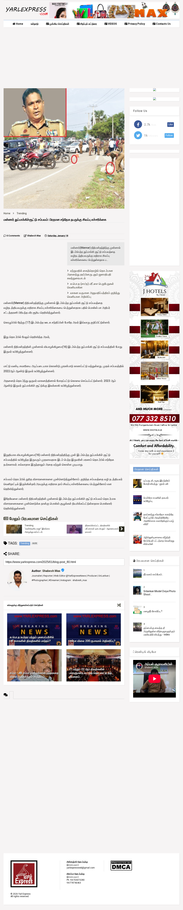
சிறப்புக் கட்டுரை (88, 23)
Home (19, 23)
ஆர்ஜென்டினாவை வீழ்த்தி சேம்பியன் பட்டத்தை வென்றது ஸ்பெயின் (159, 540)
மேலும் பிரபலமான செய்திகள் (33, 518)
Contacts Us (163, 23)
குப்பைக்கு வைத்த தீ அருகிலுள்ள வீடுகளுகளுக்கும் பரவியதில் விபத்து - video (159, 631)
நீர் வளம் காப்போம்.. (153, 574)
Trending (22, 213)
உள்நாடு (34, 23)
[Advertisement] (91, 58)
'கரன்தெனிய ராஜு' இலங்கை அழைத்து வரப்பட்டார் (37, 530)
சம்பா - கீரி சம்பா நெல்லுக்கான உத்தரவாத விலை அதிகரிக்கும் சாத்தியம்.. (34, 674)
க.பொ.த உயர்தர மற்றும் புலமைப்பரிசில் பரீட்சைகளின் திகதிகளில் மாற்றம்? (32, 639)
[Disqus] (64, 743)
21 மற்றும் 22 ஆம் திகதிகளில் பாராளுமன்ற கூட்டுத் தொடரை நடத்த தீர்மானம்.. (90, 672)
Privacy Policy (136, 23)
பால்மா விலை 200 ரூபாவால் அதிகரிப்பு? (92, 641)
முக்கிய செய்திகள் (59, 23)
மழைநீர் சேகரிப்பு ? (153, 611)
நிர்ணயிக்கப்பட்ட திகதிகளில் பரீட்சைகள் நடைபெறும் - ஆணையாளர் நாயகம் (101, 528)
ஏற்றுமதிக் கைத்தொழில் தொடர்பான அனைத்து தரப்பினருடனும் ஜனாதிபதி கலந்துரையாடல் (90, 274)
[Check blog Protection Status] (121, 870)
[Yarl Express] (26, 15)
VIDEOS (112, 23)
